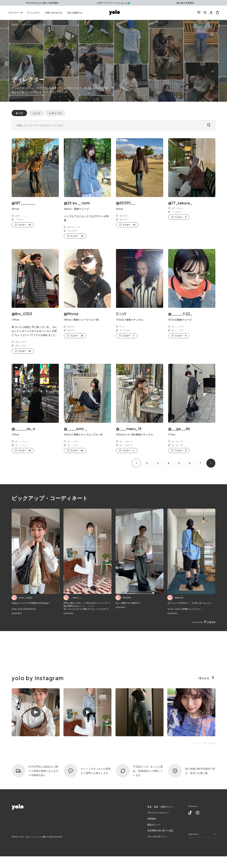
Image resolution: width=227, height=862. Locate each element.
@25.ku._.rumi (73, 227)
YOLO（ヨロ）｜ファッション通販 (32, 837)
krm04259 (72, 231)
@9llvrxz (71, 326)
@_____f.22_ (178, 326)
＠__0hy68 (125, 330)
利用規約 (151, 818)
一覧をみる (203, 678)
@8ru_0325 (20, 342)
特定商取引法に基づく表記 (160, 830)
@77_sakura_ (178, 208)
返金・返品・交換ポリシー (160, 806)
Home (14, 24)
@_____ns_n (21, 441)
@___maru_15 (126, 441)
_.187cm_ (19, 219)
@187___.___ (21, 216)
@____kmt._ (73, 441)
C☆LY (122, 326)
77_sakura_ (177, 212)
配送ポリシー (153, 824)
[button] (205, 12)
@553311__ (125, 216)
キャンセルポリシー (157, 836)
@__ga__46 (177, 441)
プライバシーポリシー (158, 812)
